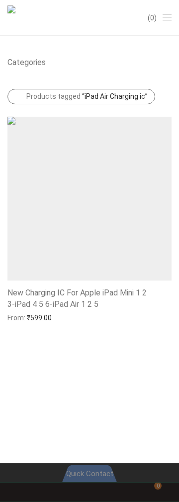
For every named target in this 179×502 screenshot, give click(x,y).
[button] (32, 303)
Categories (26, 62)
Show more (20, 317)
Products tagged (87, 96)
